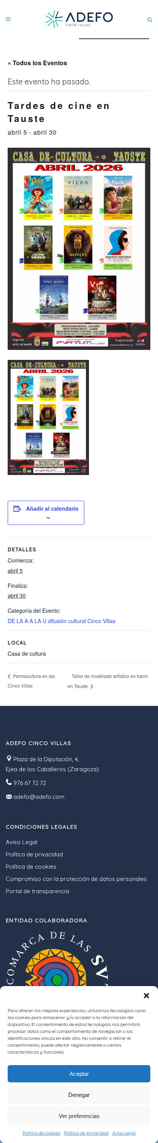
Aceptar (79, 1073)
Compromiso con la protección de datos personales (76, 878)
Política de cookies (41, 1133)
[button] (146, 996)
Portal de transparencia (37, 891)
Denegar (79, 1095)
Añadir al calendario (52, 508)
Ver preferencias (79, 1116)
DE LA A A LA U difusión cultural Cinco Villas (61, 621)
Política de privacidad (86, 1133)
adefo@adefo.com (38, 796)
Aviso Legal (124, 1133)
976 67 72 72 (29, 783)
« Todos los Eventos (37, 62)
